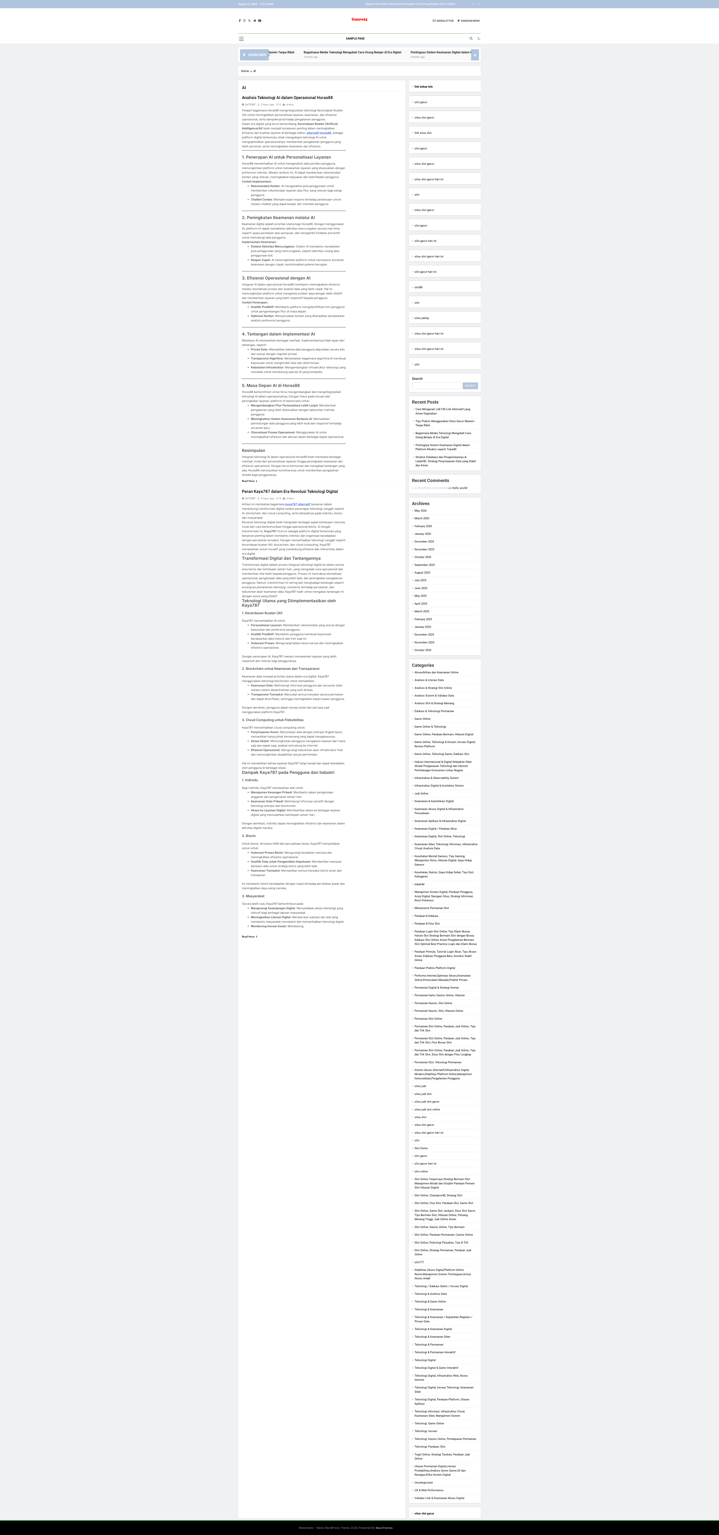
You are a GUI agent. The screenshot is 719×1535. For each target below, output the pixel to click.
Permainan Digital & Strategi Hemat (437, 987)
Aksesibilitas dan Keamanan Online (437, 672)
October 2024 (423, 650)
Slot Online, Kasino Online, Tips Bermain (440, 1227)
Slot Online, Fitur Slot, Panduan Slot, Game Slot (444, 1203)
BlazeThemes (384, 1527)
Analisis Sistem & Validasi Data (434, 695)
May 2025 (421, 596)
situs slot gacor (424, 117)
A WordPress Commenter (431, 488)
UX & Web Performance (429, 1490)
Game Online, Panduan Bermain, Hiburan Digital (444, 734)
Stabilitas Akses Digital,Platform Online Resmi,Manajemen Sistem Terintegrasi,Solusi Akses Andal (443, 1274)
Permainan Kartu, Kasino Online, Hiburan (440, 995)
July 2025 (420, 580)
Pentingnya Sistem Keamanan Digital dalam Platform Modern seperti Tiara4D (407, 4)
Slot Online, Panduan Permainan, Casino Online (444, 1234)
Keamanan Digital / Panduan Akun (436, 828)
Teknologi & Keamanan (429, 1309)
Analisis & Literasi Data (429, 680)
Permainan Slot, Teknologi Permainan (438, 1062)
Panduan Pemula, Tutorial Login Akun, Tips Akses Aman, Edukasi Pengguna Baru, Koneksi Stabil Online (445, 956)
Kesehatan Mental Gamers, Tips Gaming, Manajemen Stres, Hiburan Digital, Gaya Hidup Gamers (443, 860)
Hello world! (459, 488)
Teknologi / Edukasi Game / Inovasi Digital (441, 1286)
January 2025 (423, 627)
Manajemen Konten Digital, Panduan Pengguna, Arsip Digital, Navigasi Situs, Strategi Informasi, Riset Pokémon (444, 896)
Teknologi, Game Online (429, 1423)
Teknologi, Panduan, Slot (430, 1446)
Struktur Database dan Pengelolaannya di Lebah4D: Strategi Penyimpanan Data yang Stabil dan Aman (445, 461)
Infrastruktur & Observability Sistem (437, 778)
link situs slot (423, 133)
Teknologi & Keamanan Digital (433, 1329)
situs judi (420, 1086)
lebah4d (419, 884)
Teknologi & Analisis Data (431, 1294)
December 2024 (424, 634)
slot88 (418, 287)
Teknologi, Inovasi (426, 1431)
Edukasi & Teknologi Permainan (434, 711)
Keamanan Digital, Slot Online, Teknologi (440, 836)
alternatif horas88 (319, 133)
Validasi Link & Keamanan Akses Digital (439, 1498)
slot (417, 194)
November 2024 (424, 642)
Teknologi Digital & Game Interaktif (436, 1368)
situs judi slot (423, 1094)
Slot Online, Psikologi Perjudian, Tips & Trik (441, 1242)
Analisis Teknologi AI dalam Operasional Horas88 (287, 97)
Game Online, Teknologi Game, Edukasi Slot (442, 754)
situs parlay (422, 318)
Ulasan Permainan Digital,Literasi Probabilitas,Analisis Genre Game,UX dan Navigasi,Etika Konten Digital (440, 1470)
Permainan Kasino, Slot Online (433, 1003)
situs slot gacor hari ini (429, 179)
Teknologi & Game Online (430, 1301)
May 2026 (421, 510)
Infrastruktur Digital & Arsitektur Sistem (439, 785)
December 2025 (424, 541)
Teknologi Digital (425, 1360)
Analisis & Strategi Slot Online (433, 688)
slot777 (419, 1262)
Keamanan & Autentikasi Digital (434, 801)
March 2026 (422, 518)
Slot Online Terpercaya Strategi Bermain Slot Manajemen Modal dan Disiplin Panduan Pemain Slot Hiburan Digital (445, 1183)
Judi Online (421, 793)
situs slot (420, 1117)
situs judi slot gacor (427, 1101)
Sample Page (355, 38)
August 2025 (422, 572)
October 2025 (423, 557)
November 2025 (424, 549)
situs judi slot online (427, 1109)
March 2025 (422, 611)
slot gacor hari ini (425, 241)
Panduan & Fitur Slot (427, 923)
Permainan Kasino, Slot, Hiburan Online (439, 1011)
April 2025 (421, 603)
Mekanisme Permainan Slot (432, 908)
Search (417, 379)
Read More (248, 481)
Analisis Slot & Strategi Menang (434, 703)
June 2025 (421, 588)
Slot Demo (421, 1148)
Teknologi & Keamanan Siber (432, 1336)
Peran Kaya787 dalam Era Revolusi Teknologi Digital (290, 491)
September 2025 (425, 565)
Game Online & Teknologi (430, 726)
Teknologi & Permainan (429, 1344)
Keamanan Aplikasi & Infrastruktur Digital (440, 821)
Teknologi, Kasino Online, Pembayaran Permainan (445, 1439)
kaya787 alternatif (297, 504)
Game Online (422, 719)
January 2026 (423, 534)
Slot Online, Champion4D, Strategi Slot (438, 1195)
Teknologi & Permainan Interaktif (435, 1352)
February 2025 (423, 619)
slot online (421, 1171)
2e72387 (250, 104)
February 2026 (423, 526)
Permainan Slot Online (428, 1018)
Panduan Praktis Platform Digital (435, 968)
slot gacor (421, 102)
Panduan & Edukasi (426, 916)
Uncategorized (424, 1482)
